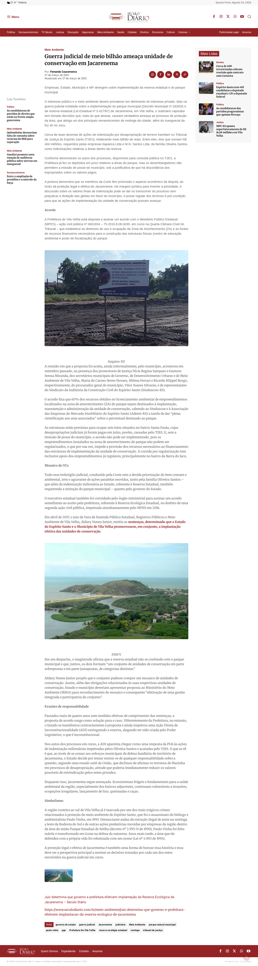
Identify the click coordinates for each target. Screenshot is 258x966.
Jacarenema (105, 924)
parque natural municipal (162, 924)
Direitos (220, 62)
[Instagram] (220, 16)
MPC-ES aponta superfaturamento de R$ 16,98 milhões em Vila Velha (231, 130)
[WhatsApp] (235, 16)
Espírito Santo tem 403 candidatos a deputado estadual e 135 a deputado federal (231, 92)
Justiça (220, 122)
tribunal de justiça (153, 930)
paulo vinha (52, 930)
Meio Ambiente (14, 129)
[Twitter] (227, 16)
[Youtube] (242, 16)
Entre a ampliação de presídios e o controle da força (22, 179)
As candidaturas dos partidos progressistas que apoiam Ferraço (230, 111)
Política (10, 107)
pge (64, 930)
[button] (249, 16)
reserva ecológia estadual (113, 930)
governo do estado (66, 924)
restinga (135, 930)
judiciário (120, 924)
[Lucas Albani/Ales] (206, 88)
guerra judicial (87, 924)
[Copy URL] (184, 74)
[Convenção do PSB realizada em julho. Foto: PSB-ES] (206, 109)
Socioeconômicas (16, 172)
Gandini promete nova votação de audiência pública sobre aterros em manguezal (22, 159)
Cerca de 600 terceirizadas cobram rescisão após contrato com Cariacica (229, 71)
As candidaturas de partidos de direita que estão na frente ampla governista (21, 115)
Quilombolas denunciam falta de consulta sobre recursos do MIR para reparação (22, 137)
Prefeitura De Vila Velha (82, 930)
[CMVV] (206, 127)
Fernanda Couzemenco (63, 71)
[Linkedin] (168, 74)
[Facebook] (213, 16)
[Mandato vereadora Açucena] (206, 67)
